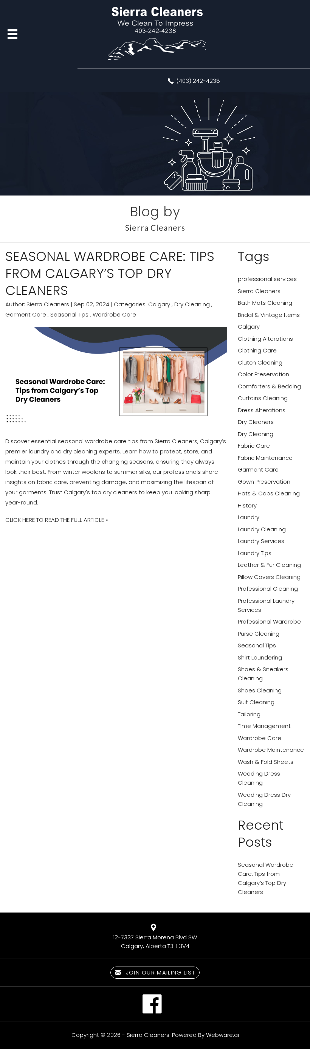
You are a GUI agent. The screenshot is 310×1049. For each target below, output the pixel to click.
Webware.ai (222, 1035)
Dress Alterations (261, 410)
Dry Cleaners (256, 422)
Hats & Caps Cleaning (269, 493)
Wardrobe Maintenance (271, 750)
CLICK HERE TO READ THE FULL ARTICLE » (56, 520)
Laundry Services (261, 541)
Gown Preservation (264, 482)
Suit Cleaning (256, 702)
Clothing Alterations (265, 339)
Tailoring (249, 714)
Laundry (248, 517)
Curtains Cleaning (263, 398)
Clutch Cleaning (260, 362)
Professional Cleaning (268, 589)
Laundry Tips (254, 553)
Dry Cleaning (192, 304)
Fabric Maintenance (265, 458)
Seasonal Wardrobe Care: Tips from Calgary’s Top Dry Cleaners (109, 273)
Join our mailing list (159, 972)
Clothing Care (257, 350)
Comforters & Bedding (269, 386)
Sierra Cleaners (259, 291)
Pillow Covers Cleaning (269, 577)
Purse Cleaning (258, 634)
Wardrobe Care (114, 314)
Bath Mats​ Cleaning (265, 303)
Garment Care (25, 314)
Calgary (159, 304)
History (247, 505)
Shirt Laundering (260, 657)
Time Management (264, 726)
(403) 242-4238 (198, 81)
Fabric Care (254, 446)
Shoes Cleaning (260, 690)
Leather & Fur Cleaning (269, 565)
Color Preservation (263, 374)
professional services (267, 279)
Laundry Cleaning (262, 529)
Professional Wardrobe (269, 621)
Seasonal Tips (69, 314)
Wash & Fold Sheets (265, 762)
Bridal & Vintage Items (269, 315)
